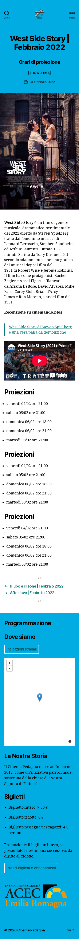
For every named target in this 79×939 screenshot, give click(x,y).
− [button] (9, 668)
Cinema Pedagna (31, 930)
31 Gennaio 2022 (42, 82)
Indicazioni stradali (22, 649)
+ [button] (9, 663)
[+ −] (39, 702)
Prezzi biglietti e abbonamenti (31, 868)
